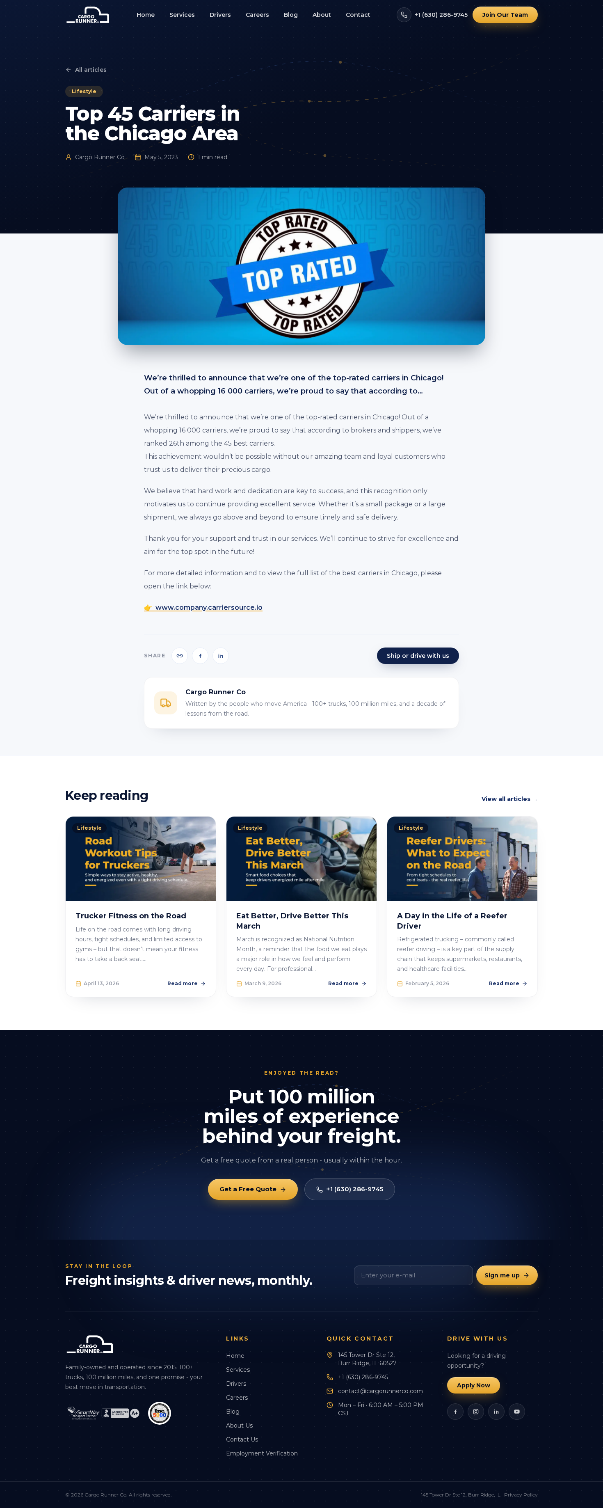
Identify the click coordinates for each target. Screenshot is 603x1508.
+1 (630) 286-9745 (441, 14)
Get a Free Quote (247, 1189)
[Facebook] (455, 1411)
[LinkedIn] (496, 1411)
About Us (239, 1425)
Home (146, 14)
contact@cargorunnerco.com (380, 1391)
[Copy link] (179, 656)
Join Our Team (505, 14)
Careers (257, 14)
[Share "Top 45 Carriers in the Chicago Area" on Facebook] (200, 656)
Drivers (220, 14)
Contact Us (242, 1439)
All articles (91, 69)
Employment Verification (262, 1453)
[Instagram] (476, 1411)
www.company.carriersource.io (209, 607)
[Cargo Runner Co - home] (87, 15)
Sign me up (502, 1275)
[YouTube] (517, 1411)
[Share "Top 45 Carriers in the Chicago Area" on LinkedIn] (220, 656)
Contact (358, 14)
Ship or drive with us (418, 655)
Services (182, 14)
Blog (291, 14)
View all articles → (510, 799)
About (322, 14)
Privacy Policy (521, 1495)
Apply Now (473, 1385)
